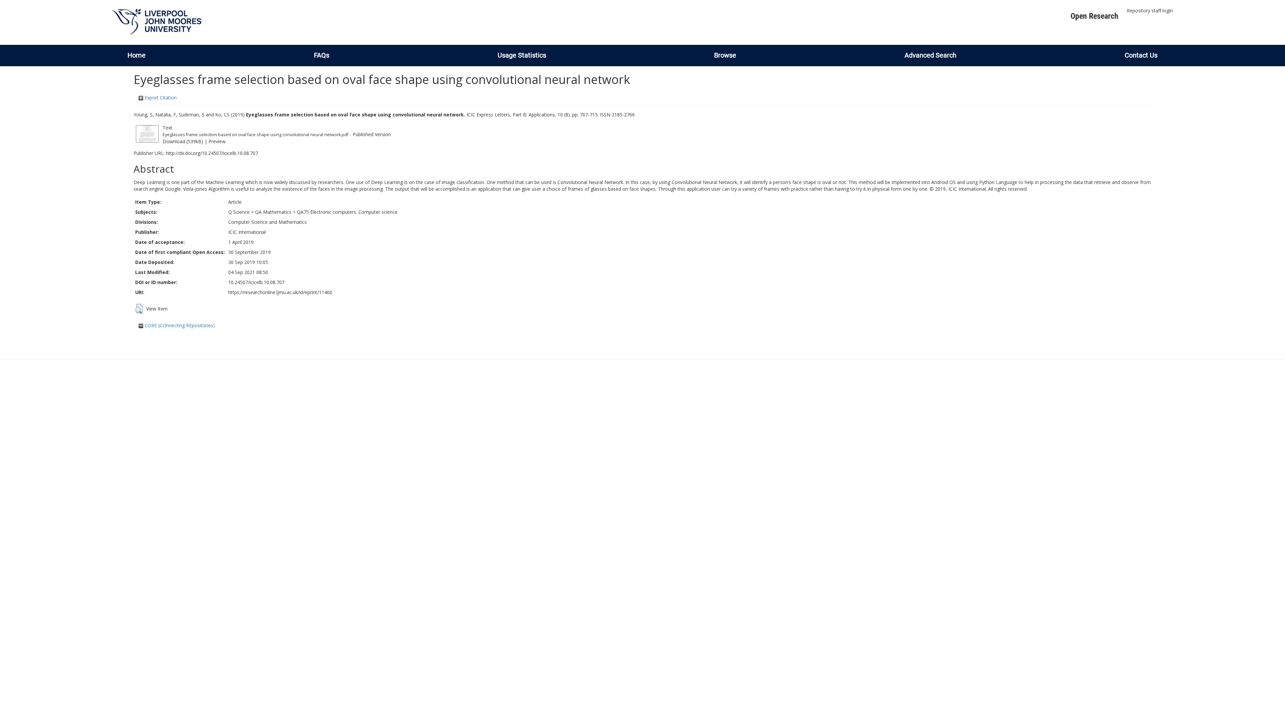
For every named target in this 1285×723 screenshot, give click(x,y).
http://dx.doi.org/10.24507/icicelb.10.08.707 (212, 153)
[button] (139, 309)
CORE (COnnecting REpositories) (179, 325)
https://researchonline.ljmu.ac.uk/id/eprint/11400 (280, 292)
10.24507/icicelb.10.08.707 (256, 282)
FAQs (321, 55)
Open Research (1094, 16)
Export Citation (160, 97)
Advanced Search (930, 55)
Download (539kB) (183, 141)
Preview (217, 141)
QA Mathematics (273, 212)
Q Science (239, 212)
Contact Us (1141, 55)
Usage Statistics (522, 55)
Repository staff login (1150, 10)
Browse (725, 55)
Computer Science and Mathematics (267, 222)
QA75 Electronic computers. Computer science (347, 212)
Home (136, 55)
